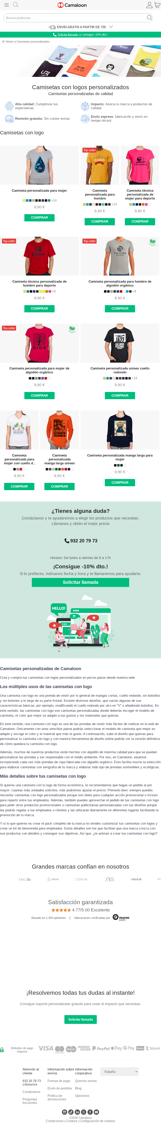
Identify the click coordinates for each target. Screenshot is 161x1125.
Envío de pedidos (60, 1088)
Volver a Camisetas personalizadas (27, 41)
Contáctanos (31, 1092)
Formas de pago (59, 1081)
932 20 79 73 (83, 540)
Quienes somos (86, 1081)
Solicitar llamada (80, 582)
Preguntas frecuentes (30, 1101)
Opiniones (82, 1095)
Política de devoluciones (57, 1097)
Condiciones (55, 1121)
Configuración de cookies (97, 1121)
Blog (78, 1088)
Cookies (71, 1121)
